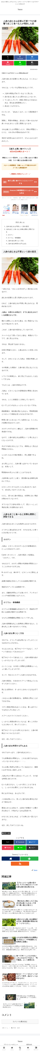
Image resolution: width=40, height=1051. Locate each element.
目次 (17, 222)
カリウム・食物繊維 (14, 238)
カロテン (10, 235)
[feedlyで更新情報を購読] (29, 859)
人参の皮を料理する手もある (17, 243)
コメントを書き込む (20, 1021)
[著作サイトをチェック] (11, 859)
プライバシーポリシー (11, 1044)
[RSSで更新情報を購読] (20, 864)
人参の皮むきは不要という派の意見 (17, 226)
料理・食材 (7, 833)
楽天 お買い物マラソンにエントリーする (20, 182)
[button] (32, 63)
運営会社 (29, 1044)
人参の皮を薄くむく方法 (15, 240)
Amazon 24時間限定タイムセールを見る (20, 191)
